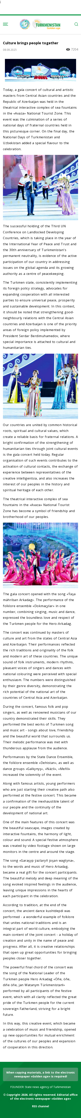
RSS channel (40, 1106)
